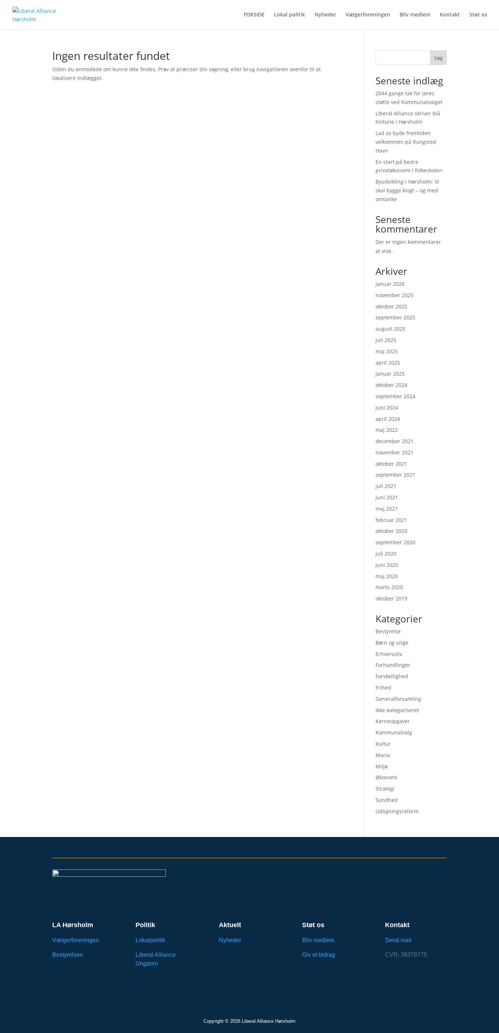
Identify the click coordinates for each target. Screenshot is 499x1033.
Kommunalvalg (394, 732)
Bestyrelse (388, 631)
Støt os (478, 15)
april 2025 (388, 362)
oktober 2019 (391, 598)
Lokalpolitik (150, 940)
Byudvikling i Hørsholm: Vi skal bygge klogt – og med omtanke (407, 190)
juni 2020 (387, 564)
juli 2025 (386, 340)
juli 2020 (386, 553)
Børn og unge (392, 642)
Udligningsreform (397, 811)
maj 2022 (387, 429)
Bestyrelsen (67, 955)
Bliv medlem (415, 15)
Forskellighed (392, 676)
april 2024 (388, 418)
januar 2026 (390, 283)
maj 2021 (387, 508)
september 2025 (395, 317)
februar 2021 (391, 519)
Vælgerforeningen (368, 15)
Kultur (383, 743)
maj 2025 (387, 351)
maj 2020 (387, 576)
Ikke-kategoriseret (397, 710)
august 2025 (390, 328)
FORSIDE (254, 15)
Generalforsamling (398, 698)
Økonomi (386, 777)
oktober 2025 (391, 306)
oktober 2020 (391, 530)
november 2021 (395, 452)
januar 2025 (390, 373)
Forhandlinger (393, 664)
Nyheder (325, 15)
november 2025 (395, 295)
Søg (438, 57)
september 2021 (395, 474)
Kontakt (450, 15)
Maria (383, 755)
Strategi (385, 788)
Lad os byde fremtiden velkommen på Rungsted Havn (406, 142)
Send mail (398, 940)
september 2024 (395, 396)
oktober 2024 (391, 384)
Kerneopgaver (393, 721)
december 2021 (395, 441)
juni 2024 (387, 407)
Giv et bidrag (318, 955)
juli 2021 (386, 486)
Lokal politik (289, 15)
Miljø (382, 766)
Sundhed (387, 799)
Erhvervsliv (389, 653)
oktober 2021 (391, 463)
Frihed (383, 687)
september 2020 (395, 542)
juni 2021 (387, 497)
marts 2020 (389, 587)
